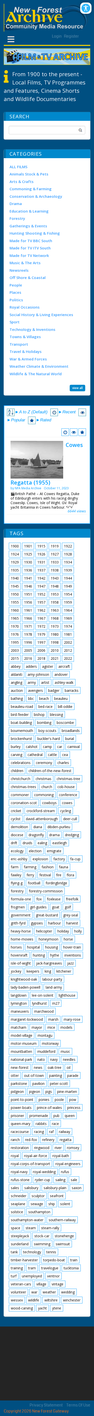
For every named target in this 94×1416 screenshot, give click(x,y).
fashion (48, 867)
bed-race (45, 706)
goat (55, 907)
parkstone (19, 1083)
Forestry (17, 218)
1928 (68, 554)
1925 (28, 554)
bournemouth (22, 730)
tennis (51, 1252)
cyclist (16, 818)
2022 (68, 658)
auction (17, 690)
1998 (55, 642)
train (73, 1260)
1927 (55, 554)
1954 (68, 594)
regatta (65, 1139)
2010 (55, 650)
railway (64, 1131)
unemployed (32, 1276)
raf (51, 1131)
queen (70, 1115)
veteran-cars (21, 1284)
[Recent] (65, 432)
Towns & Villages (25, 336)
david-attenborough (42, 818)
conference (68, 794)
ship (51, 1203)
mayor (37, 1027)
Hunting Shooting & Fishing (35, 233)
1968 (55, 618)
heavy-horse (21, 931)
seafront (57, 1195)
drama (54, 834)
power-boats (21, 1107)
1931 (41, 562)
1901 (28, 546)
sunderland (20, 1244)
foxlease (54, 899)
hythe (54, 955)
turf (14, 1276)
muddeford (46, 1051)
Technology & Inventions (32, 329)
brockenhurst (21, 738)
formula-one (21, 899)
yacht (42, 1308)
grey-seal (70, 915)
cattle (52, 754)
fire (58, 875)
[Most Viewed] (73, 432)
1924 (15, 554)
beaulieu (61, 698)
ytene (56, 1308)
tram (32, 1268)
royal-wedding (44, 1171)
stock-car (41, 1236)
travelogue (49, 1268)
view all (77, 388)
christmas (43, 778)
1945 (15, 586)
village (41, 1284)
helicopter (44, 931)
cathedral (35, 754)
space (15, 1227)
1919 (55, 546)
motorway (50, 1043)
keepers (33, 971)
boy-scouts (47, 730)
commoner (20, 794)
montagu (45, 1035)
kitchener (63, 971)
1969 (68, 618)
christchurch (20, 778)
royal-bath (60, 1155)
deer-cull (70, 818)
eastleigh (59, 842)
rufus (65, 1171)
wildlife (33, 1300)
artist (45, 682)
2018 (41, 658)
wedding (68, 1292)
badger (53, 690)
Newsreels (19, 270)
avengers (35, 690)
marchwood (44, 1011)
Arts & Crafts (22, 181)
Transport (19, 344)
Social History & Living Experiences (41, 314)
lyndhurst (39, 1003)
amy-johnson (38, 674)
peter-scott (59, 1083)
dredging (72, 834)
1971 (28, 626)
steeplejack (20, 1236)
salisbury (31, 1187)
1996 (28, 642)
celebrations (21, 762)
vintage (57, 1284)
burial (69, 738)
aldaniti (16, 674)
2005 (28, 650)
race (55, 1123)
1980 (55, 634)
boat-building (21, 722)
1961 (28, 610)
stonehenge (64, 1236)
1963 (55, 610)
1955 (15, 602)
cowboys (49, 802)
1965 (15, 618)
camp (47, 746)
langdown (19, 995)
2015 (15, 658)
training (17, 1268)
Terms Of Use (78, 1405)
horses (16, 947)
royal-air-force (35, 1155)
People (16, 285)
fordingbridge (56, 883)
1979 (41, 634)
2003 (15, 650)
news (38, 1067)
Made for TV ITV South (30, 247)
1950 (15, 594)
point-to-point (22, 1099)
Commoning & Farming (31, 188)
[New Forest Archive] (47, 18)
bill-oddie (65, 706)
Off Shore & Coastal (28, 277)
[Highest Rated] (82, 432)
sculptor (38, 1195)
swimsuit (63, 1244)
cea (65, 754)
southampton (39, 1211)
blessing (56, 714)
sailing (60, 1179)
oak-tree (54, 1067)
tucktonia (71, 1268)
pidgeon (17, 1091)
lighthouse (67, 995)
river (58, 1147)
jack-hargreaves (49, 963)
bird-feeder (20, 714)
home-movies (22, 939)
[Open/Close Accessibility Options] (85, 8)
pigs (48, 1091)
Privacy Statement (46, 1405)
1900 (15, 546)
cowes (67, 802)
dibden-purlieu (58, 826)
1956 (28, 602)
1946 (28, 586)
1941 (28, 578)
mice (51, 1027)
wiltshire (51, 1300)
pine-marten (67, 1091)
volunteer (18, 1292)
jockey (16, 971)
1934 (68, 562)
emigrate (54, 850)
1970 (15, 626)
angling (16, 682)
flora (70, 875)
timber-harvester (24, 1260)
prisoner (17, 1115)
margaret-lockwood (27, 1019)
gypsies (37, 923)
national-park (21, 1059)
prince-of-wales (49, 1107)
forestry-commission (46, 891)
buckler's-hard (48, 738)
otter (15, 1075)
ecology (17, 850)
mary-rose (72, 1019)
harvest (72, 923)
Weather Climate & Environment (39, 366)
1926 (41, 554)
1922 (68, 546)
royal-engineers (67, 1163)
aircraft (64, 666)
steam (31, 1227)
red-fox (31, 1139)
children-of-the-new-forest (50, 770)
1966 (28, 618)
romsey (73, 1147)
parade (72, 1075)
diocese (17, 834)
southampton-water (27, 1219)
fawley (16, 875)
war (34, 1292)
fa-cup (75, 859)
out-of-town (34, 1075)
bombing (44, 722)
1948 (55, 586)
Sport (15, 321)
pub (56, 1115)
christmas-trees (23, 786)
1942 (41, 578)
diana (37, 826)
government (21, 915)
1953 (55, 594)
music (65, 1051)
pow (72, 1099)
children (17, 770)
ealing (42, 842)
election (35, 850)
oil (68, 1067)
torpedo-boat (54, 1260)
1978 (28, 634)
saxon (76, 1187)
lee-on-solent (42, 995)
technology (32, 1252)
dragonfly (36, 834)
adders (31, 666)
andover (61, 674)
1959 (68, 602)
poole (59, 1099)
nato (41, 1059)
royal (15, 1155)
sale (74, 1179)
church (46, 786)
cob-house (66, 786)
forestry (17, 891)
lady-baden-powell (25, 987)
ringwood (41, 1147)
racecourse (20, 1131)
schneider (18, 1195)
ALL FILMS (18, 166)
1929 (15, 562)
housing (51, 947)
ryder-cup (42, 1179)
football (34, 883)
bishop (39, 714)
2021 (55, 658)
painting (55, 1075)
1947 (41, 586)
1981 (68, 634)
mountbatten (21, 1051)
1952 (41, 594)
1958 (55, 602)
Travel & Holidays (26, 351)
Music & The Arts (25, 262)
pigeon (34, 1091)
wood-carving (22, 1308)
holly (78, 931)
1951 (28, 594)
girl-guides (38, 907)
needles (69, 1059)
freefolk (72, 899)
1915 (41, 546)
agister (47, 666)
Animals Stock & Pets (29, 173)
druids (27, 842)
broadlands (71, 730)
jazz (70, 963)
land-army (54, 987)
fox (39, 899)
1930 (28, 562)
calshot (32, 746)
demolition (19, 826)
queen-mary (20, 1123)
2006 (41, 650)
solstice (17, 1211)
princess (73, 1107)
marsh (53, 1019)
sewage (37, 1203)
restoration (20, 1147)
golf (68, 907)
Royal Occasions (25, 307)
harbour (54, 923)
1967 (41, 618)
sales (15, 1187)
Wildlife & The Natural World (36, 373)
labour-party (52, 979)
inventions (72, 955)
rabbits (41, 1123)
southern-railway (62, 1219)
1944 (68, 578)
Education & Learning (29, 211)
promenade (38, 1115)
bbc (31, 698)
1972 (41, 626)
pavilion (38, 1083)
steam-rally (50, 1227)
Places (15, 292)
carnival (73, 746)
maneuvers (20, 1011)
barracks (71, 690)
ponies (44, 1099)
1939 (68, 570)
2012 (68, 650)
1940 (15, 578)
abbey (16, 666)
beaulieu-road (22, 706)
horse (68, 939)
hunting (39, 955)
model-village (21, 1035)
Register (71, 36)
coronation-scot (24, 802)
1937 (41, 570)
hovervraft (19, 955)
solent (65, 1203)
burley (16, 746)
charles (63, 762)
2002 (68, 642)
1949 (68, 586)
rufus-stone (20, 1179)
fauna (63, 867)
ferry (30, 875)
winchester (71, 1300)
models (66, 1027)
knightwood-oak (24, 979)
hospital (33, 947)
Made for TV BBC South (31, 240)
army (32, 682)
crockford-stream (41, 810)
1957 (41, 602)
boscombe (65, 722)
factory (59, 859)
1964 (68, 610)
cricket (16, 810)
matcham (18, 1027)
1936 (28, 570)
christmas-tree (68, 778)
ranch (15, 1139)
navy (54, 1059)
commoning (44, 794)
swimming (42, 1244)
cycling (65, 810)
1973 (55, 626)
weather (49, 1292)
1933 (55, 562)
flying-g (17, 883)
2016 (28, 658)
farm (15, 867)
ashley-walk (64, 682)
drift (14, 842)
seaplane (18, 1203)
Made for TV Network (29, 255)
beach (44, 698)
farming (30, 867)
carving (16, 754)
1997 (41, 642)
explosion (40, 859)
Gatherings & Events (28, 225)
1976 (15, 634)
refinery (48, 1139)
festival (45, 875)
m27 (55, 1003)
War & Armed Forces (28, 358)
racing (39, 1131)
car (59, 746)
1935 (15, 570)
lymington (19, 1003)
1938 (55, 570)
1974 (68, 626)
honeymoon (48, 939)
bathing (17, 698)
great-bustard (47, 915)
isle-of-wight (21, 963)
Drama (16, 203)
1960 (15, 610)
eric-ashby (19, 859)
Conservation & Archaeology (36, 196)
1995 (15, 642)
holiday (63, 931)
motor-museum (24, 1043)
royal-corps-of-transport (30, 1163)
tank (14, 1252)
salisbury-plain (55, 1187)
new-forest (20, 1067)
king (48, 971)
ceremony (44, 762)
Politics (16, 299)
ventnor (53, 1276)
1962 (41, 610)
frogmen (18, 907)
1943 (55, 578)
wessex (17, 1300)
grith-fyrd (18, 923)
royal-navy (19, 1171)
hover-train (72, 947)
